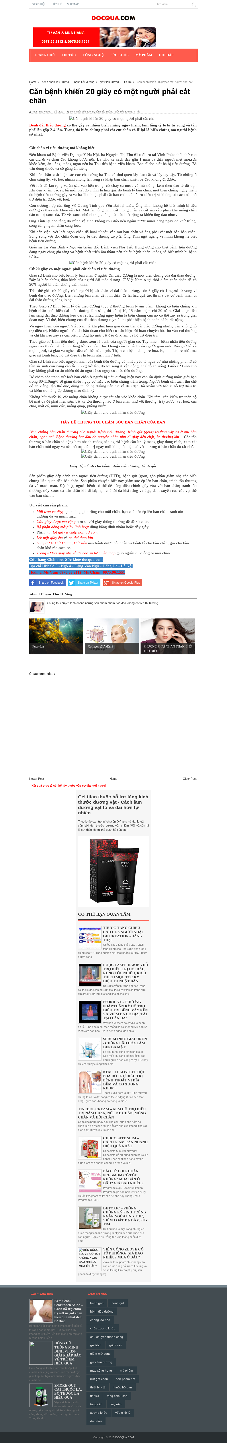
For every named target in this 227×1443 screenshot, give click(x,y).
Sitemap (73, 4)
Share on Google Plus (126, 582)
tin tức (137, 111)
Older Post (190, 778)
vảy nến (115, 1404)
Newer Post (36, 778)
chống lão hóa (100, 1320)
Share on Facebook (51, 582)
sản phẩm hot (125, 1379)
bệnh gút (118, 1303)
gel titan (95, 1345)
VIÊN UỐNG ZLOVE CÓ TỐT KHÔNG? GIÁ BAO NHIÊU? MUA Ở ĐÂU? (123, 1253)
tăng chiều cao (117, 1396)
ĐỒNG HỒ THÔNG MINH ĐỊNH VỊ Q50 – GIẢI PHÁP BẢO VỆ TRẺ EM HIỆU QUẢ (67, 1353)
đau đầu (96, 1421)
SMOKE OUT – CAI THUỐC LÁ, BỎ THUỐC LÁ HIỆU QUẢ (68, 1392)
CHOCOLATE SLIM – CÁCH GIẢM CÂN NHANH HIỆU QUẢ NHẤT (125, 1142)
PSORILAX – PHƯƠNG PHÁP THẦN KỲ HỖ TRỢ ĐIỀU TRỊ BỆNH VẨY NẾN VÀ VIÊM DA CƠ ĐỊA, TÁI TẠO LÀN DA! (125, 1010)
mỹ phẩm (126, 1370)
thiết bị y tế (98, 1387)
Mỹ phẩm (143, 55)
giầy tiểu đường (123, 111)
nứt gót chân (99, 1379)
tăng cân (96, 1404)
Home (113, 778)
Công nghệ (93, 55)
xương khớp (98, 1412)
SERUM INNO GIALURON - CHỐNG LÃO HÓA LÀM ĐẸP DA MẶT (125, 1043)
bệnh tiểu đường (104, 111)
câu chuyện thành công (106, 1337)
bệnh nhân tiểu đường (82, 111)
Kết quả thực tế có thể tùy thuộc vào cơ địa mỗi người (68, 785)
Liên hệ (57, 4)
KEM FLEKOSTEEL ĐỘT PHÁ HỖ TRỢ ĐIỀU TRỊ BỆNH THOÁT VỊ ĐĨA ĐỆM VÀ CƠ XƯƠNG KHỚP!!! (124, 1080)
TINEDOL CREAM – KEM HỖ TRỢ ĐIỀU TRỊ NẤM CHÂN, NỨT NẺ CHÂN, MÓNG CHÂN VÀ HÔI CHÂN (112, 1113)
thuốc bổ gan (123, 1387)
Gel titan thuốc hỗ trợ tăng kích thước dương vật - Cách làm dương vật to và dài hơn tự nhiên (113, 804)
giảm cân (115, 1345)
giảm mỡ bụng (100, 1353)
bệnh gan (97, 1303)
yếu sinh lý (122, 1412)
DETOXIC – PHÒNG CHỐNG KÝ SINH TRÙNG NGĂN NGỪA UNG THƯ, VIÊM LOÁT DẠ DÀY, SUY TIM (125, 1216)
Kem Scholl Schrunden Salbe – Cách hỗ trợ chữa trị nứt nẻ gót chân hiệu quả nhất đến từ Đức (68, 1311)
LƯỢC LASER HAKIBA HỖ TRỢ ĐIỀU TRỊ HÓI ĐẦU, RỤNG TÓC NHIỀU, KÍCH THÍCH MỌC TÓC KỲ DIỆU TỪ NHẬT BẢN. (125, 973)
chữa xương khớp (102, 1328)
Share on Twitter (87, 582)
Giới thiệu (39, 4)
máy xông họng (101, 1370)
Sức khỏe (120, 55)
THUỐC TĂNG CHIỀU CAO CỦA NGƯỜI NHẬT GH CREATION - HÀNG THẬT (123, 934)
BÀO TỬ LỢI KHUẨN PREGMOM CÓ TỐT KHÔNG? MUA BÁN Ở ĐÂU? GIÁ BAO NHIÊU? (123, 1177)
